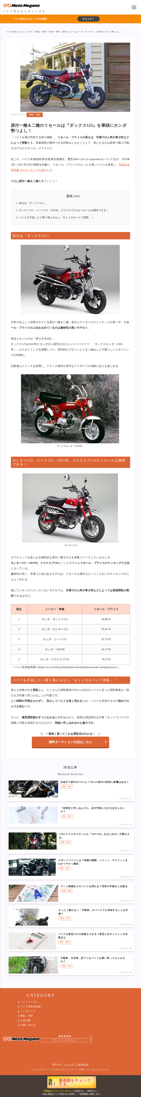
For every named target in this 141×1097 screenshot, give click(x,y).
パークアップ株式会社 (76, 1064)
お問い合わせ (28, 1025)
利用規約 (48, 1091)
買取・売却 (41, 32)
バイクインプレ (29, 1002)
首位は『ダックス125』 (31, 203)
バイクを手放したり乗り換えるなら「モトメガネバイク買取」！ (55, 217)
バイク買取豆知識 (30, 1006)
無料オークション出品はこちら (70, 742)
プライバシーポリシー (64, 1091)
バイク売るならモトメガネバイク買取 (66, 1069)
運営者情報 (64, 1036)
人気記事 (25, 1020)
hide (76, 196)
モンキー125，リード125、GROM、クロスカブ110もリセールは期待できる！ (62, 210)
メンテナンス (28, 1011)
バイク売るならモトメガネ (19, 32)
